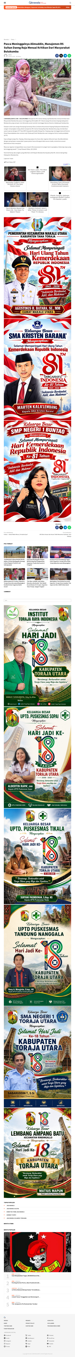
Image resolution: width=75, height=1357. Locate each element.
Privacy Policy (30, 1323)
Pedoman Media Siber (53, 1326)
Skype (29, 1344)
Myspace (8, 1344)
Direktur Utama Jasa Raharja (15, 1212)
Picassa (8, 1346)
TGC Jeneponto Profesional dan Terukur (24, 1304)
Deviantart (51, 1341)
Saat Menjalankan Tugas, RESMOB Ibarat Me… (26, 1276)
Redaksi (28, 1320)
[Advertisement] (37, 23)
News (13, 1274)
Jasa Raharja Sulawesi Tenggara (16, 1218)
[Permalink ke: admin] (6, 55)
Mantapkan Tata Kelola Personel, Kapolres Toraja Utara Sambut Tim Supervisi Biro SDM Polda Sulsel (60, 583)
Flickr (29, 1346)
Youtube (51, 1344)
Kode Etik (50, 1320)
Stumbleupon (31, 1338)
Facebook (8, 1335)
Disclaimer (50, 1323)
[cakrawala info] (37, 2)
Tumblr (7, 1338)
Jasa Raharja (10, 1205)
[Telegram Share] (65, 56)
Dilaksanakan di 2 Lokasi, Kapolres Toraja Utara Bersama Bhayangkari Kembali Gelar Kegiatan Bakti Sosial (14, 584)
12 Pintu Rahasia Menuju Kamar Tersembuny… (26, 1290)
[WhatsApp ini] (69, 56)
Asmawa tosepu (11, 1215)
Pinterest (51, 1335)
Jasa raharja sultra (13, 1208)
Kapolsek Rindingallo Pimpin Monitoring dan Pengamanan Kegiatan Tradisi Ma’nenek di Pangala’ (35, 562)
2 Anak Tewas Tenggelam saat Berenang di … (26, 1297)
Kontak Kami (29, 1326)
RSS (50, 1346)
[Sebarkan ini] (57, 56)
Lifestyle (14, 1288)
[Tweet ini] (61, 56)
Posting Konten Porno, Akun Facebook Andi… (26, 1283)
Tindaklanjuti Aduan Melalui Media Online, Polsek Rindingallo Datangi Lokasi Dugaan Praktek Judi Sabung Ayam (14, 562)
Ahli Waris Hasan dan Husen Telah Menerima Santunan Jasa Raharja (55, 534)
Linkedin (30, 1341)
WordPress (51, 1338)
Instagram (8, 1341)
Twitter (29, 1335)
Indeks (6, 1320)
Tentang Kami (8, 1326)
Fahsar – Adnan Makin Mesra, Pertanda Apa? (16, 533)
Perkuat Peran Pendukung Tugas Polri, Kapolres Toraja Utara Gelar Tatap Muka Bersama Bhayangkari (60, 561)
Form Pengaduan (9, 1328)
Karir (5, 1323)
